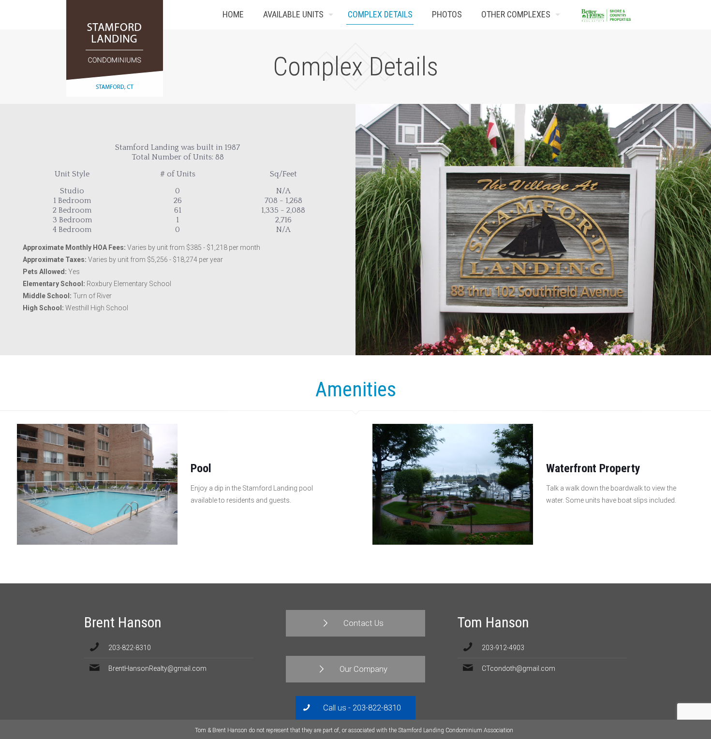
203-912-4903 (503, 648)
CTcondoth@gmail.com (518, 668)
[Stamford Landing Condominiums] (114, 48)
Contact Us (630, 15)
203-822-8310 (129, 648)
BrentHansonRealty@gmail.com (157, 668)
